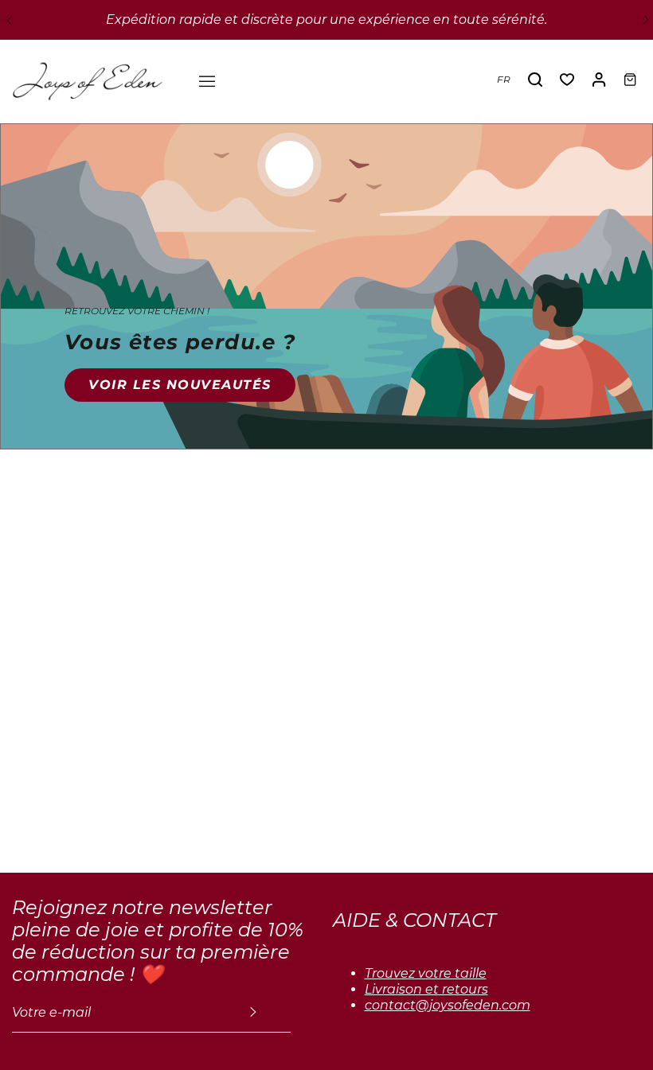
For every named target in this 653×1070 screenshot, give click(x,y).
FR (503, 79)
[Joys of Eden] (87, 79)
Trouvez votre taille (426, 973)
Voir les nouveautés (180, 384)
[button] (8, 20)
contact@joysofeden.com (447, 1005)
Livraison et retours (426, 989)
